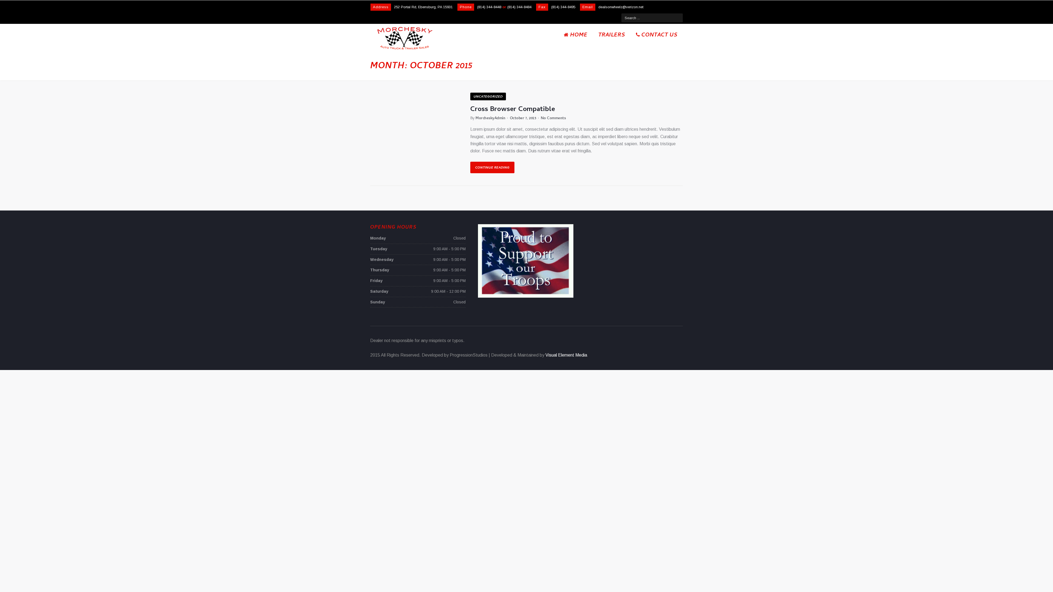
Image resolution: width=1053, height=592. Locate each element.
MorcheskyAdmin (490, 118)
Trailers (611, 35)
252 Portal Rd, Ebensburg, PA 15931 (423, 7)
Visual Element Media (566, 355)
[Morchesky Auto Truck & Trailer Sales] (404, 38)
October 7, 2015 (523, 118)
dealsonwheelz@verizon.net (620, 7)
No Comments (553, 118)
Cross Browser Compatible (512, 109)
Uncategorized (488, 97)
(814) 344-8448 (489, 7)
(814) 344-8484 (519, 7)
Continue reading (492, 168)
